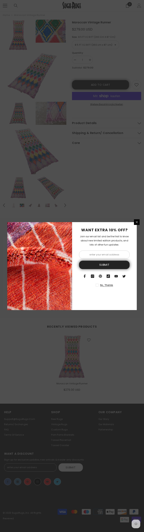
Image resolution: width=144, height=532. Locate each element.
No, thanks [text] (106, 285)
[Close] (137, 222)
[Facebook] (85, 276)
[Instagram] (93, 276)
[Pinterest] (100, 276)
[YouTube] (116, 276)
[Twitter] (124, 276)
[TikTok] (108, 276)
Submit (104, 265)
